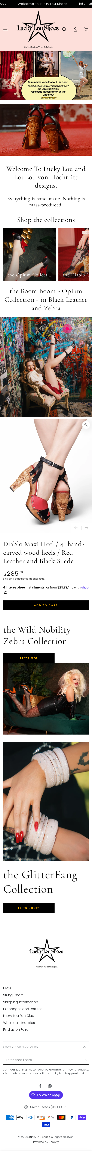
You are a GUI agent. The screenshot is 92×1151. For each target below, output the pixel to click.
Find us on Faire (15, 1029)
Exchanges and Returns (22, 1008)
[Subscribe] (86, 1060)
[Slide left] (76, 528)
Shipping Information (20, 1002)
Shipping (8, 578)
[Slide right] (86, 528)
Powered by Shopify (46, 1142)
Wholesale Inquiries (19, 1022)
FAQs (7, 988)
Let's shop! (29, 908)
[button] (64, 29)
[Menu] (5, 29)
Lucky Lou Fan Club (18, 1015)
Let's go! (29, 658)
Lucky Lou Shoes (39, 1137)
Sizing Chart (13, 995)
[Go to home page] (37, 29)
